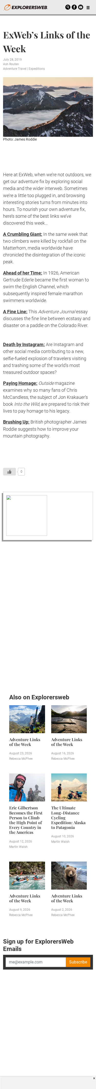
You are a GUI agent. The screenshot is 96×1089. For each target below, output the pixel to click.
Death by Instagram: (24, 344)
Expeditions (37, 69)
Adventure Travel (14, 69)
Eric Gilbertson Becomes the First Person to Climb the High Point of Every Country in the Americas (25, 820)
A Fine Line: (15, 311)
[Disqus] (48, 616)
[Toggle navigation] (88, 7)
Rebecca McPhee (21, 758)
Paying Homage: (20, 383)
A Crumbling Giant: (22, 234)
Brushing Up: (16, 422)
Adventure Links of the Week (24, 742)
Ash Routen (11, 64)
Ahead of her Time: (22, 273)
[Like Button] (9, 471)
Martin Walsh (18, 847)
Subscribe (78, 962)
